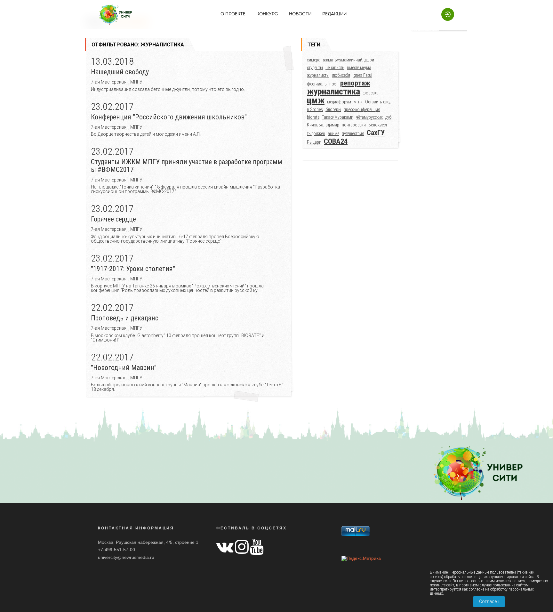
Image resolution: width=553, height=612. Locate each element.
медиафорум (339, 101)
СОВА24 (336, 141)
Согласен (489, 601)
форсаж (370, 92)
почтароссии (354, 124)
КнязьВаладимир (323, 124)
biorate (313, 117)
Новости (300, 14)
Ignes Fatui (362, 75)
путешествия (353, 133)
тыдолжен (316, 133)
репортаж (355, 83)
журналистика (333, 91)
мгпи (358, 101)
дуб (388, 117)
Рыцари (314, 142)
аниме (333, 133)
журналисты (318, 75)
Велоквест (377, 124)
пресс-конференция (362, 109)
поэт (333, 83)
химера (313, 59)
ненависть (334, 67)
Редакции (334, 14)
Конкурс (267, 14)
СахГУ (376, 132)
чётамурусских (369, 117)
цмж (316, 100)
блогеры (333, 109)
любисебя (341, 75)
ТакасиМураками (337, 117)
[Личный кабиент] (444, 14)
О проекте (232, 14)
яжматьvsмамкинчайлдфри (348, 59)
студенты (315, 67)
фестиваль (317, 83)
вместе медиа (359, 67)
